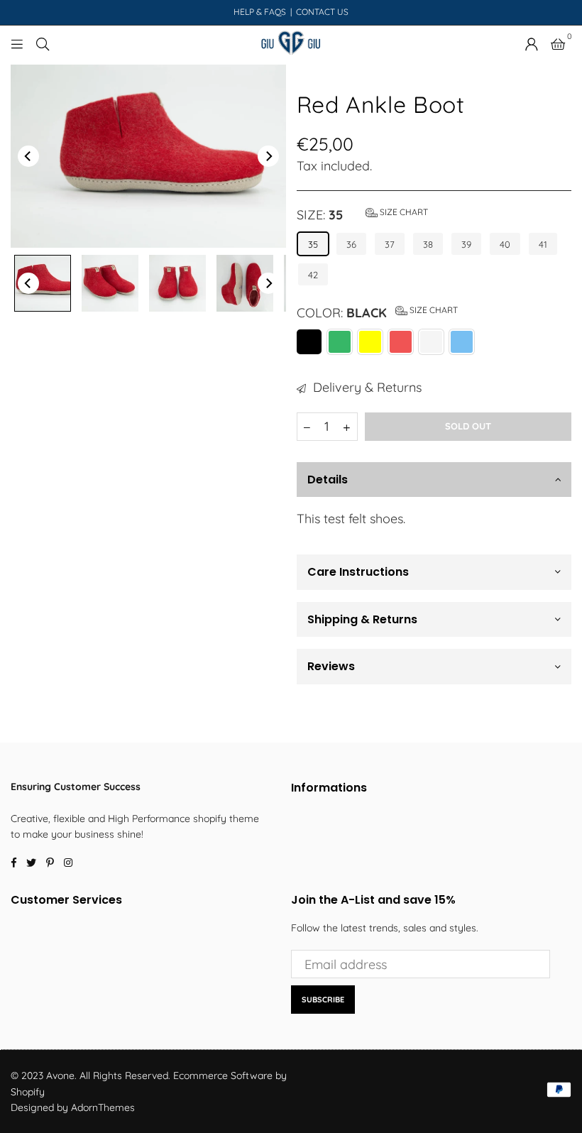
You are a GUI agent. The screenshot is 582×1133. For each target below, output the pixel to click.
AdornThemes (103, 1107)
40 (505, 244)
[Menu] (17, 43)
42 (313, 274)
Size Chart (403, 212)
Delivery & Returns (365, 387)
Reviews (331, 666)
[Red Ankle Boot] (42, 283)
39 (466, 244)
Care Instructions (358, 572)
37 (390, 244)
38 (428, 244)
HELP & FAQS (260, 11)
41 (543, 244)
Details (327, 479)
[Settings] (531, 43)
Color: (377, 313)
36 (351, 244)
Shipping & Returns (362, 619)
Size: (362, 215)
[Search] (42, 43)
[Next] (268, 156)
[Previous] (28, 156)
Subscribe (323, 1000)
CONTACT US (322, 11)
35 (313, 244)
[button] (557, 43)
